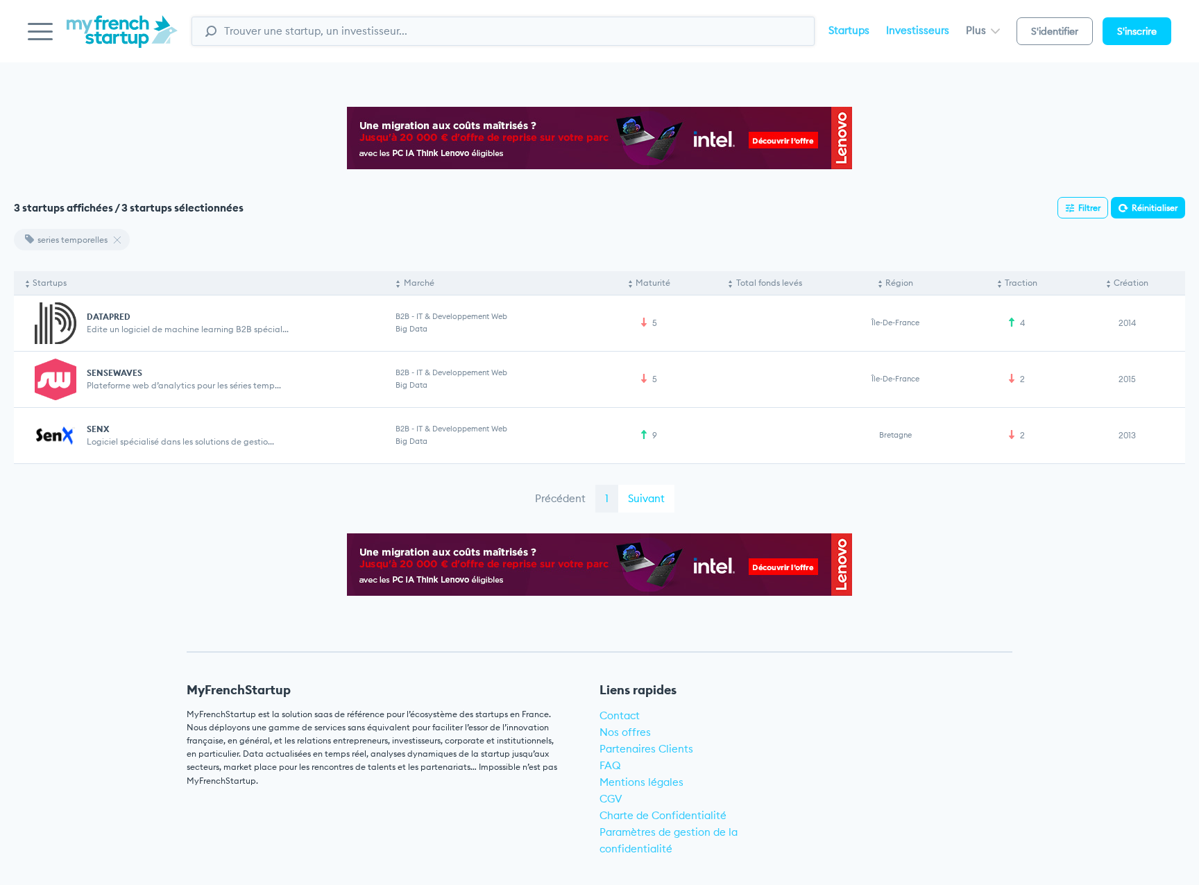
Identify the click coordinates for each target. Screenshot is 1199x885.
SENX (98, 429)
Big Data (411, 329)
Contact (620, 715)
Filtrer (1089, 208)
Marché (419, 282)
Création (1131, 282)
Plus (977, 30)
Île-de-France (895, 322)
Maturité (653, 282)
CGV (611, 798)
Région (899, 282)
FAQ (610, 765)
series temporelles (72, 239)
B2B (402, 316)
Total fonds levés (769, 282)
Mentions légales (641, 782)
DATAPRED (108, 316)
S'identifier (1054, 31)
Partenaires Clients (646, 748)
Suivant (646, 498)
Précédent (560, 498)
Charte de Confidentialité (663, 815)
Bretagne (895, 435)
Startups (848, 30)
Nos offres (625, 732)
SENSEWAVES (114, 373)
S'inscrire (1137, 31)
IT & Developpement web (461, 316)
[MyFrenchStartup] (122, 39)
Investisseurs (917, 30)
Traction (1021, 282)
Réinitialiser (1154, 208)
